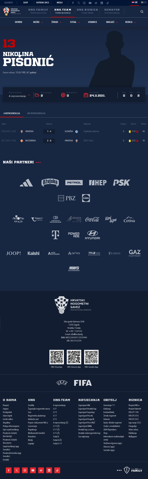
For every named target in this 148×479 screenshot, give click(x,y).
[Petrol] (74, 182)
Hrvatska (29, 131)
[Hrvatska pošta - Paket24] (37, 219)
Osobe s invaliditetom (111, 426)
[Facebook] (73, 3)
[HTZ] (18, 219)
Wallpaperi (133, 437)
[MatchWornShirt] (74, 268)
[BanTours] (94, 253)
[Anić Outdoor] (54, 253)
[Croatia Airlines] (74, 219)
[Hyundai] (92, 234)
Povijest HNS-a (134, 405)
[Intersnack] (111, 219)
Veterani (106, 419)
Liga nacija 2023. (135, 423)
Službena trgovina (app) (112, 443)
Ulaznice (8, 3)
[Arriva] (74, 253)
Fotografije (133, 426)
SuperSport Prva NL (85, 416)
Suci (29, 412)
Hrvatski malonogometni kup (89, 433)
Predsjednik (7, 412)
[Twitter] (79, 3)
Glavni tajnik (7, 416)
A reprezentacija (59, 405)
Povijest (6, 405)
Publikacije (133, 433)
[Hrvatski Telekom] (55, 234)
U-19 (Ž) (56, 426)
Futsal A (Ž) (57, 440)
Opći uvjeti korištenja (11, 430)
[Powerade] (74, 234)
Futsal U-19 (57, 444)
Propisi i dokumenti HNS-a (38, 423)
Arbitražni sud (33, 419)
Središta (31, 405)
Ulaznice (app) (108, 447)
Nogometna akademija (37, 416)
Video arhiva (133, 430)
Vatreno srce (42, 3)
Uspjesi (5, 409)
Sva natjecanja (83, 437)
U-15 (55, 419)
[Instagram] (84, 3)
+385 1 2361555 (75, 331)
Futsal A (56, 437)
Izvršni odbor (8, 419)
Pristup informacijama (11, 426)
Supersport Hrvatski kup (87, 409)
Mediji (60, 3)
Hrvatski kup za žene (86, 430)
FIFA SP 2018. (134, 416)
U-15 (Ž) (56, 433)
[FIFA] (83, 382)
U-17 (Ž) (56, 430)
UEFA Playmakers (109, 430)
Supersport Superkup (86, 412)
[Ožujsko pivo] (50, 182)
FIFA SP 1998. (134, 412)
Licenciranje (32, 426)
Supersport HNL (84, 405)
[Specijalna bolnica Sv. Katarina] (114, 253)
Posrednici (32, 437)
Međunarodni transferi (36, 433)
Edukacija (107, 409)
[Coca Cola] (92, 219)
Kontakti (6, 460)
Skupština (6, 423)
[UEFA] (62, 382)
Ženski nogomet (109, 416)
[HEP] (98, 182)
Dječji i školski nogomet (112, 423)
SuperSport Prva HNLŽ (86, 423)
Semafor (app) (108, 450)
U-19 (55, 412)
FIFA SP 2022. (134, 419)
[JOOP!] (13, 253)
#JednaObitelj (108, 412)
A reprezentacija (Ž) (60, 423)
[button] (20, 96)
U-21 (55, 409)
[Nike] (26, 182)
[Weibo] (96, 3)
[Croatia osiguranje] (55, 219)
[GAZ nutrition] (135, 253)
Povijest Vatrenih (135, 409)
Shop (25, 3)
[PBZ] (67, 198)
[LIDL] (86, 198)
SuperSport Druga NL (86, 419)
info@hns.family (77, 334)
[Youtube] (90, 3)
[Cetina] (129, 219)
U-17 (55, 416)
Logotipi (31, 444)
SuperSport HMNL (85, 426)
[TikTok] (107, 3)
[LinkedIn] (102, 3)
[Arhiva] (142, 11)
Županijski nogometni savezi (39, 409)
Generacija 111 (109, 405)
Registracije (32, 430)
